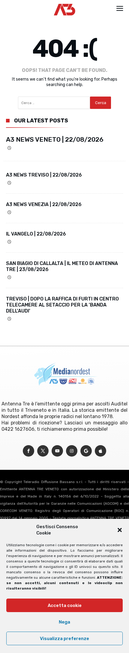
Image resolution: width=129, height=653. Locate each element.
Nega (64, 622)
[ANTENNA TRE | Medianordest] (65, 3)
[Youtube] (57, 451)
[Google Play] (86, 451)
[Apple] (100, 451)
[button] (120, 530)
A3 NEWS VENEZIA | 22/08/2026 (44, 204)
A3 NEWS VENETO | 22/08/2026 (55, 139)
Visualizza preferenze (64, 638)
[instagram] (71, 451)
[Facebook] (28, 451)
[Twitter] (43, 451)
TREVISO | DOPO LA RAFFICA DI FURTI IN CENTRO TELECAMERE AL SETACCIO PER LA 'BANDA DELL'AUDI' (62, 305)
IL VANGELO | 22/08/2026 (36, 234)
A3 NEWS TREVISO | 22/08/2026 (44, 175)
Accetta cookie (65, 605)
